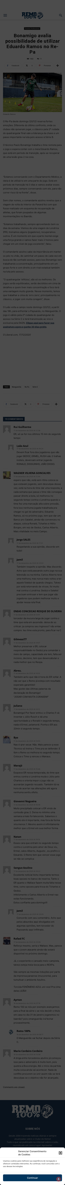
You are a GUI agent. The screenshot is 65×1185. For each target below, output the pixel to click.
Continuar (32, 1177)
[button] (60, 1152)
